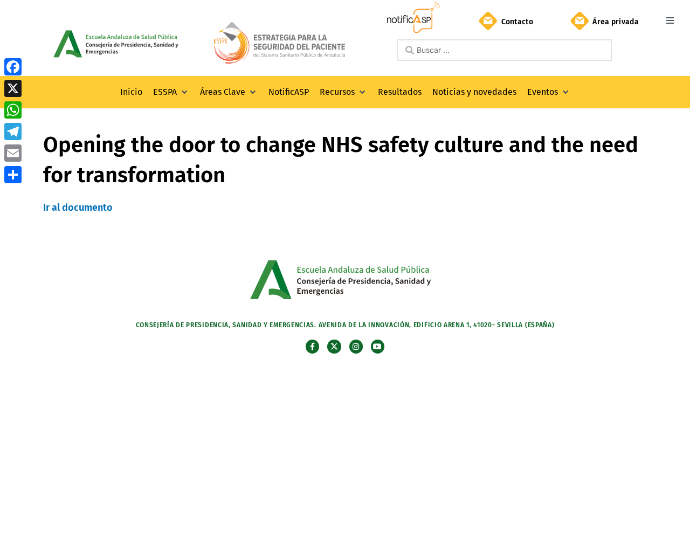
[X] (13, 88)
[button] (669, 20)
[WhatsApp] (13, 110)
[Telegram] (13, 131)
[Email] (13, 153)
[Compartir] (13, 174)
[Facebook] (13, 67)
